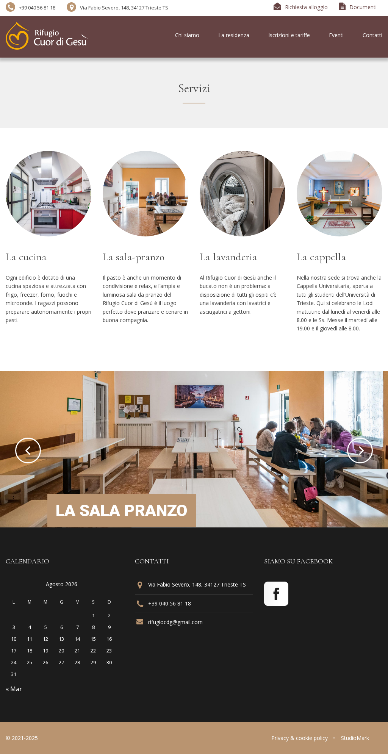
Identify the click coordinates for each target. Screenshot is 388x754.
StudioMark (355, 737)
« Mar (14, 689)
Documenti (363, 7)
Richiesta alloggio (306, 7)
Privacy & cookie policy (299, 737)
